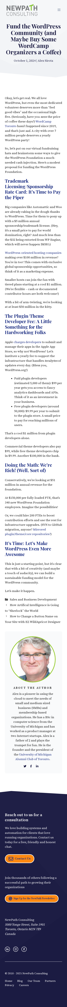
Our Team (34, 981)
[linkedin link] (7, 949)
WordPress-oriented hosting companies (33, 253)
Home (8, 981)
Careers (24, 985)
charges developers (28, 342)
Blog (20, 981)
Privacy (9, 985)
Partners (50, 981)
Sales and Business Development (33, 599)
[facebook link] (24, 949)
